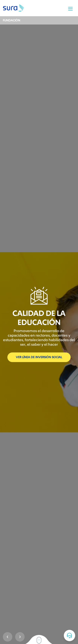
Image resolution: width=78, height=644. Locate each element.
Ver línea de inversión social (39, 357)
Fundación (11, 20)
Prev (7, 637)
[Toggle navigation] (70, 8)
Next (20, 637)
